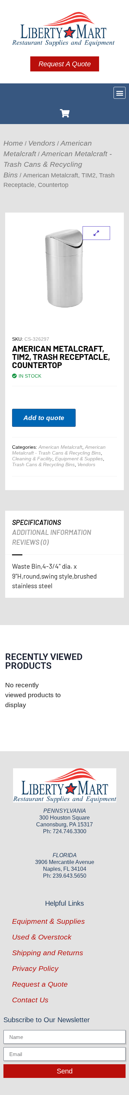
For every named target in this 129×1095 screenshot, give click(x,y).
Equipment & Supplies (79, 458)
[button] (120, 93)
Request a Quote (40, 984)
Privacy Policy (35, 968)
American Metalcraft (60, 447)
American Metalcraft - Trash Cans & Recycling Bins (57, 164)
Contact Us (30, 1000)
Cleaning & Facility (32, 458)
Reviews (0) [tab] (30, 542)
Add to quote (43, 417)
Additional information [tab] (51, 532)
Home (13, 143)
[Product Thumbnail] (96, 233)
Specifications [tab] (36, 522)
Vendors (41, 143)
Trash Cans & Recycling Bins (43, 464)
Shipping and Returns (47, 953)
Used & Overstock (42, 937)
